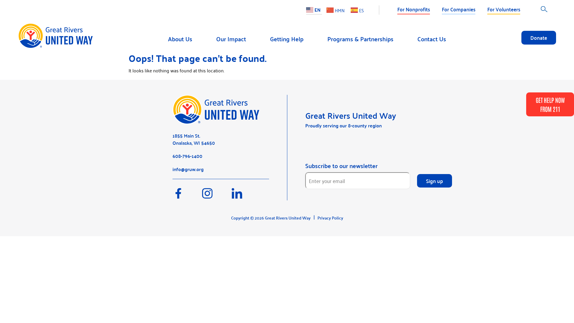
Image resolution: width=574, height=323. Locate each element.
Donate (538, 37)
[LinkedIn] (246, 196)
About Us (180, 38)
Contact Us (431, 38)
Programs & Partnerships (360, 38)
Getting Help (286, 38)
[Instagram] (217, 196)
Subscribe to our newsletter (341, 165)
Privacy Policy (330, 218)
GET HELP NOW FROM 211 (550, 104)
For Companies (458, 9)
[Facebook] (187, 196)
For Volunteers (503, 9)
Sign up (434, 180)
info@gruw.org (188, 169)
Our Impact (231, 38)
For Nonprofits (413, 9)
